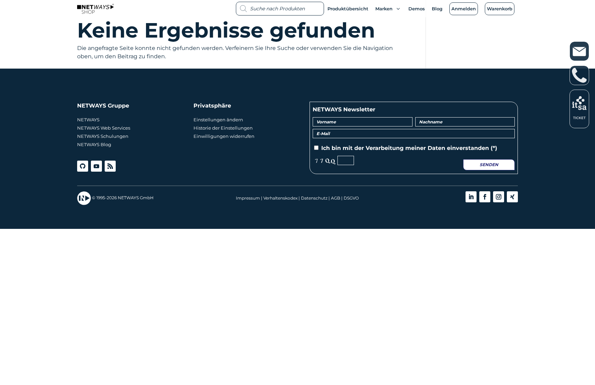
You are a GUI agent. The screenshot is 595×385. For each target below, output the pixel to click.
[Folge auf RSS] (110, 166)
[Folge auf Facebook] (484, 196)
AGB (335, 198)
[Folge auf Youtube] (96, 166)
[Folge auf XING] (512, 196)
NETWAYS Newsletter (344, 109)
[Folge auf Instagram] (498, 196)
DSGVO (351, 198)
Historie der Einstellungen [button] (223, 128)
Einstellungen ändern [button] (218, 119)
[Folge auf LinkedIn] (471, 196)
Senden (489, 164)
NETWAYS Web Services (103, 128)
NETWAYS (88, 119)
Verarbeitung (385, 148)
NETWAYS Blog (94, 144)
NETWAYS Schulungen (102, 136)
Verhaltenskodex (280, 198)
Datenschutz (314, 198)
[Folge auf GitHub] (82, 166)
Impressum (248, 198)
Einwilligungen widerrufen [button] (224, 136)
